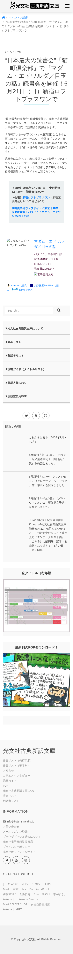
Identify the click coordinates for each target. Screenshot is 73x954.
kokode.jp (9, 899)
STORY (36, 884)
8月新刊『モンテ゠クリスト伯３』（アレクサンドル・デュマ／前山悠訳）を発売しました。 (48, 481)
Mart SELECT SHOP (15, 904)
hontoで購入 (26, 289)
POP (5, 785)
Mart (6, 889)
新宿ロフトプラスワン (36, 197)
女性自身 (24, 894)
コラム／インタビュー (16, 775)
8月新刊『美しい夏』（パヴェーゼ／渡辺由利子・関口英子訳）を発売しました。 (47, 459)
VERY (25, 884)
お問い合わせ (11, 826)
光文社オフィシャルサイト (19, 852)
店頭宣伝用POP (17, 396)
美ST (15, 889)
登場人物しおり (17, 382)
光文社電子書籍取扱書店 (18, 841)
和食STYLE (9, 894)
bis (24, 889)
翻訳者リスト (16, 355)
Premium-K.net (39, 889)
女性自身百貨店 (40, 904)
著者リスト (14, 342)
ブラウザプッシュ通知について (22, 836)
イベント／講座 (18, 17)
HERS (47, 884)
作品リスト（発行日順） (18, 760)
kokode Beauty (28, 899)
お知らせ (8, 770)
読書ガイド (10, 780)
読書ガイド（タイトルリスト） (27, 369)
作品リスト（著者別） (16, 765)
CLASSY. (13, 884)
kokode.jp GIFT (12, 909)
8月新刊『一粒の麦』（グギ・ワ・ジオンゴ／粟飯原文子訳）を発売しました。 (48, 502)
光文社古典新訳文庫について (25, 328)
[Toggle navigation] (67, 6)
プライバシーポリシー (16, 846)
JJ (3, 884)
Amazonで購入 (19, 285)
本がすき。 (60, 894)
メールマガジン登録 (15, 831)
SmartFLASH (42, 894)
